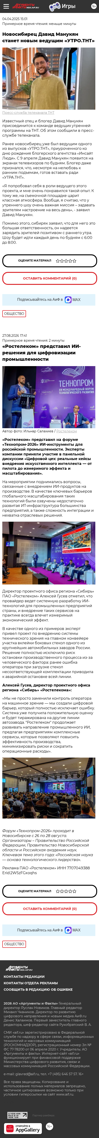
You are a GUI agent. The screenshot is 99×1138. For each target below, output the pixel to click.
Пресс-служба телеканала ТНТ (28, 113)
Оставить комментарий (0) (50, 278)
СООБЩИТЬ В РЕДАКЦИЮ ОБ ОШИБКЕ (38, 989)
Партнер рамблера (43, 1115)
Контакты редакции (24, 977)
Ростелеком (66, 431)
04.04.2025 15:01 (14, 19)
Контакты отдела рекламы (31, 983)
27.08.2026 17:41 (14, 336)
